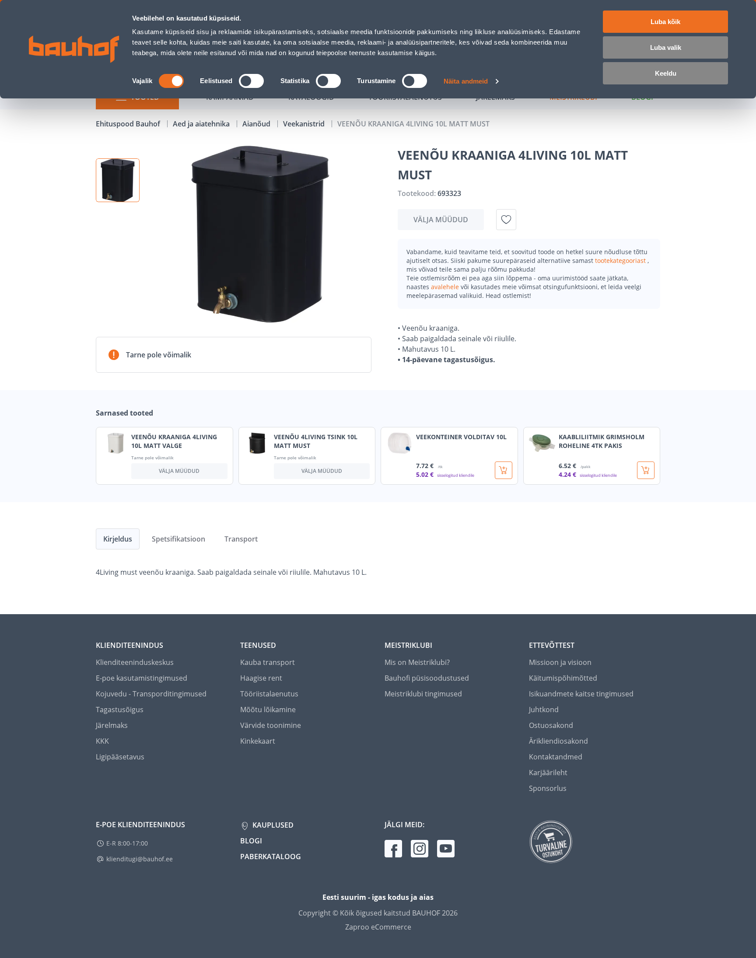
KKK (102, 741)
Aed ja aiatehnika (202, 124)
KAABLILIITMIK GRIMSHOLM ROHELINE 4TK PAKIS (601, 441)
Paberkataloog (270, 856)
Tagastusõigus (120, 709)
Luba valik (665, 47)
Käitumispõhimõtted (563, 678)
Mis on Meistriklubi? (417, 662)
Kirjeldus (117, 539)
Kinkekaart (257, 741)
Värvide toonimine (270, 725)
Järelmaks (112, 725)
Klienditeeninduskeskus (135, 662)
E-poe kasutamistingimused (141, 678)
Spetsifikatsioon (178, 539)
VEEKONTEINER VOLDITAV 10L (461, 437)
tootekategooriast (621, 260)
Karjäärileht (548, 772)
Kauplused (272, 825)
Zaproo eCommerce (378, 927)
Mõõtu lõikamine (268, 709)
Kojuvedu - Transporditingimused (151, 694)
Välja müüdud (440, 219)
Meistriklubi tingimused (423, 694)
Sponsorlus (548, 788)
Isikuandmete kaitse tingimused (581, 694)
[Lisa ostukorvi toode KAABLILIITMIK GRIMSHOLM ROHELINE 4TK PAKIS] (645, 470)
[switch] (251, 81)
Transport (241, 539)
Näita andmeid (466, 81)
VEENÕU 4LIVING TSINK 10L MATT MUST (315, 441)
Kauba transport (267, 662)
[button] (118, 180)
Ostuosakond (551, 725)
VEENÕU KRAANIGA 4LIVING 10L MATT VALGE (174, 441)
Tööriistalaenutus (269, 694)
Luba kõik (665, 21)
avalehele (446, 287)
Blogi (251, 841)
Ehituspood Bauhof (129, 124)
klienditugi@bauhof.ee (139, 859)
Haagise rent (261, 678)
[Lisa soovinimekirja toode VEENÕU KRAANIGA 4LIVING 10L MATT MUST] (506, 219)
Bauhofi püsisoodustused (427, 678)
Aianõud (257, 124)
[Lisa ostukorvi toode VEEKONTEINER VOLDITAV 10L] (503, 470)
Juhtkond (544, 709)
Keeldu (665, 73)
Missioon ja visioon (560, 662)
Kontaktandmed (555, 757)
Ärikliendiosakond (558, 741)
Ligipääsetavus (120, 757)
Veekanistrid (304, 124)
